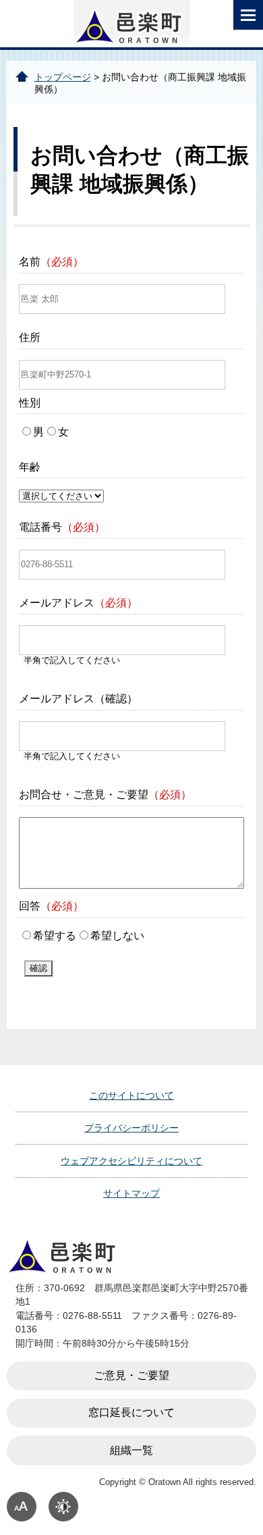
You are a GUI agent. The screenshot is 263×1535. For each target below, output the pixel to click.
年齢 (29, 467)
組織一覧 (131, 1450)
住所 (29, 337)
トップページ (62, 77)
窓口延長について (131, 1412)
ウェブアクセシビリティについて (131, 1160)
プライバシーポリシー (131, 1127)
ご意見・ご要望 (131, 1375)
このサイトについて (131, 1095)
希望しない (117, 935)
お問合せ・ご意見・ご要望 (105, 794)
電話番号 (62, 527)
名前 (51, 261)
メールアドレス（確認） (78, 698)
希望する (54, 935)
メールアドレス (78, 602)
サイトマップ (131, 1193)
